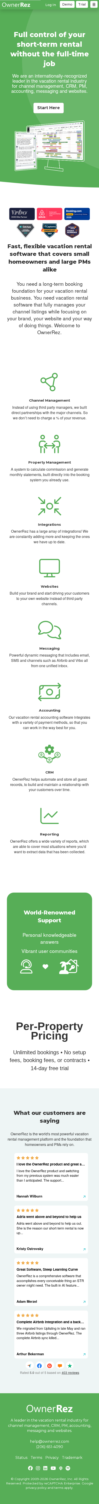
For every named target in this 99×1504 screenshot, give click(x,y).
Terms (36, 1457)
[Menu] (94, 4)
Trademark (72, 1457)
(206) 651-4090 (49, 1447)
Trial (82, 4)
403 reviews (70, 1372)
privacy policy (36, 1487)
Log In (50, 5)
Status (21, 1457)
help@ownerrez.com (49, 1441)
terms (58, 1487)
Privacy (52, 1457)
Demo (67, 4)
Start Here (48, 107)
